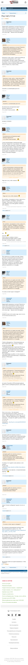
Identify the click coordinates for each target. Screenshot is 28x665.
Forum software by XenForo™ (6, 572)
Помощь (25, 570)
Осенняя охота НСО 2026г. (8, 598)
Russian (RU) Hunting (5, 570)
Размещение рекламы (14, 642)
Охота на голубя (6, 583)
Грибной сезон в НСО (7, 592)
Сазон (7, 38)
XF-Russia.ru (7, 573)
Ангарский (9, 298)
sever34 (8, 391)
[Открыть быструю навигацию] (25, 13)
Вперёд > (7, 18)
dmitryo (8, 250)
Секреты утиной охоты (7, 594)
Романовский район (7, 585)
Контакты (14, 622)
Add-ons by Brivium (15, 572)
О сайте (14, 619)
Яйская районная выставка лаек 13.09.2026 (13, 600)
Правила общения (14, 628)
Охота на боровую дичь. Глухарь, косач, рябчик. (14, 596)
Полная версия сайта (15, 610)
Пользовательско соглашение (14, 631)
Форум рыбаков (14, 648)
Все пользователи (14, 625)
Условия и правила (23, 572)
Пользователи (10, 8)
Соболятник (9, 445)
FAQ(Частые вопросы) (14, 634)
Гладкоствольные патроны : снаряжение (12, 587)
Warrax (8, 95)
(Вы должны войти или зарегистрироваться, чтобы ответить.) (14, 562)
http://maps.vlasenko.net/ (11, 467)
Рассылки (14, 636)
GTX (3, 245)
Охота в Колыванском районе (9, 602)
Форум (4, 8)
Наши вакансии (14, 639)
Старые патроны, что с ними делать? (11, 589)
